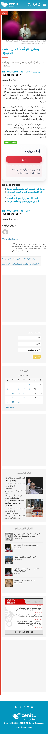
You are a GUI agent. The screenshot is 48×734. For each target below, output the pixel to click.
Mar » (12, 407)
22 (24, 398)
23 (29, 398)
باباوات (4, 13)
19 (7, 398)
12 (7, 393)
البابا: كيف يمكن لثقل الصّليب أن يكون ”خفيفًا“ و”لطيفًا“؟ (26, 570)
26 (7, 402)
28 (18, 402)
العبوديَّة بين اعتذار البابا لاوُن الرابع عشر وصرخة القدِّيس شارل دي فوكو (27, 535)
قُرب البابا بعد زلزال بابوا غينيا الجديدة (22, 198)
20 (13, 398)
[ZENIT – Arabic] (13, 4)
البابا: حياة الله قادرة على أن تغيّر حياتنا (26, 545)
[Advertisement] (24, 298)
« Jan (7, 407)
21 (18, 398)
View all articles (10, 239)
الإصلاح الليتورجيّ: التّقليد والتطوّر (25, 557)
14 (18, 393)
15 (24, 393)
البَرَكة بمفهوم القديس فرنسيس (24, 580)
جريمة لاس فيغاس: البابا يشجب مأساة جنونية (26, 189)
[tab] (14, 601)
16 (29, 393)
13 (13, 393)
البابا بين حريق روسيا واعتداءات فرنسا (23, 201)
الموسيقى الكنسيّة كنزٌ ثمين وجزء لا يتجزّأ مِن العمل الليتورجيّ (15, 502)
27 (13, 402)
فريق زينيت (37, 72)
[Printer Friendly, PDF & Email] (10, 142)
